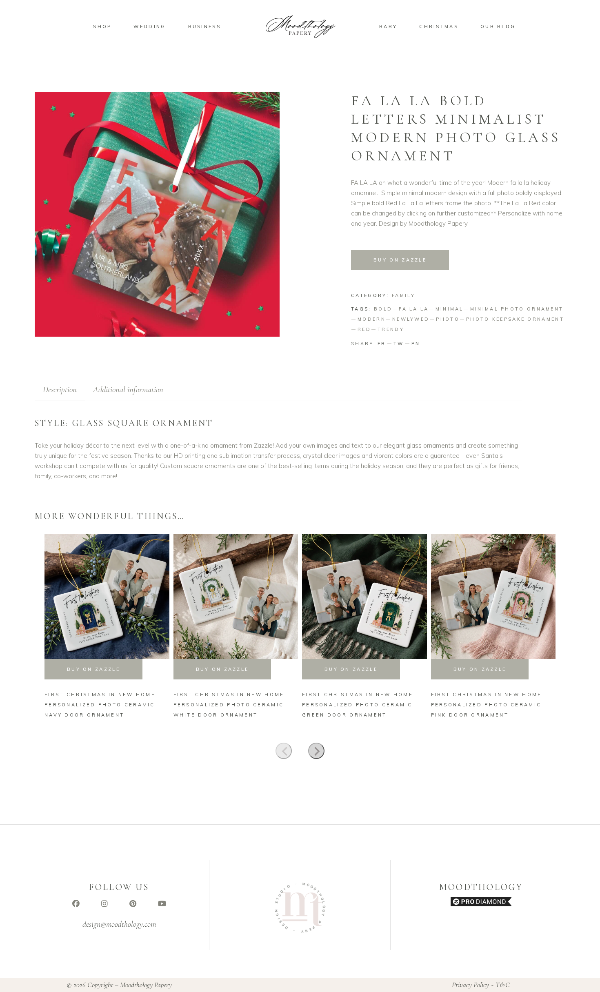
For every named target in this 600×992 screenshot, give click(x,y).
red (364, 329)
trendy (391, 329)
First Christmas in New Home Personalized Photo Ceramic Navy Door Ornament (100, 705)
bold (383, 309)
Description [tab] (60, 389)
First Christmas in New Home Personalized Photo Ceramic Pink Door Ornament (486, 705)
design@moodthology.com (119, 924)
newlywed (410, 319)
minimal (450, 309)
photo (448, 319)
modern (372, 319)
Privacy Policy (470, 984)
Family (403, 295)
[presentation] (284, 751)
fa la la (414, 309)
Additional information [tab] (128, 389)
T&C (503, 984)
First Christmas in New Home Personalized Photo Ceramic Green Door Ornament (357, 705)
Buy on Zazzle (93, 669)
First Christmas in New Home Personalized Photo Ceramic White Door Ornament (228, 705)
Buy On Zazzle (400, 260)
